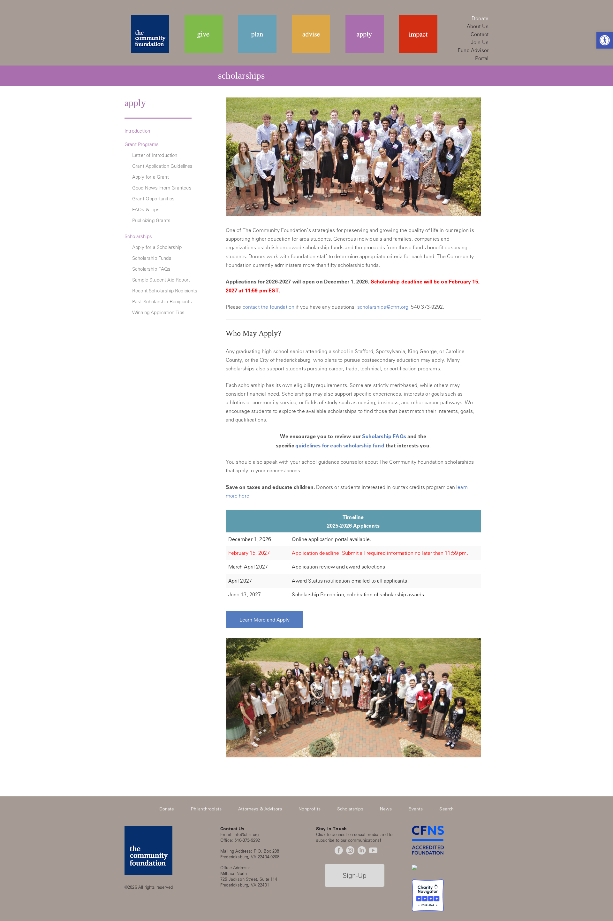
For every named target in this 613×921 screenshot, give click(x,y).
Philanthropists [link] (206, 809)
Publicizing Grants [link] (151, 220)
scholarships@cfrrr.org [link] (383, 307)
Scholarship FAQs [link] (151, 269)
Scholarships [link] (138, 236)
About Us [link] (477, 26)
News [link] (386, 809)
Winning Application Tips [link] (158, 312)
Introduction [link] (137, 131)
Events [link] (415, 809)
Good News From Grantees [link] (162, 188)
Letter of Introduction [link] (155, 155)
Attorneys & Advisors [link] (260, 809)
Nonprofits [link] (310, 809)
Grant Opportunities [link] (153, 199)
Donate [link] (480, 18)
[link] (604, 40)
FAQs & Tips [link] (146, 209)
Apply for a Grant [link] (150, 177)
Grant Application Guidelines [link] (162, 166)
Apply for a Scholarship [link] (157, 247)
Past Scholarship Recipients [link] (162, 301)
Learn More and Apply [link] (264, 619)
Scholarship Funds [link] (151, 258)
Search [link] (446, 809)
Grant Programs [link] (142, 144)
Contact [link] (479, 34)
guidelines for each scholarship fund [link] (339, 445)
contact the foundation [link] (269, 307)
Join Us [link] (479, 42)
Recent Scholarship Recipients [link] (165, 291)
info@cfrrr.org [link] (246, 834)
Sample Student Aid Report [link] (161, 280)
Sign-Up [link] (355, 875)
